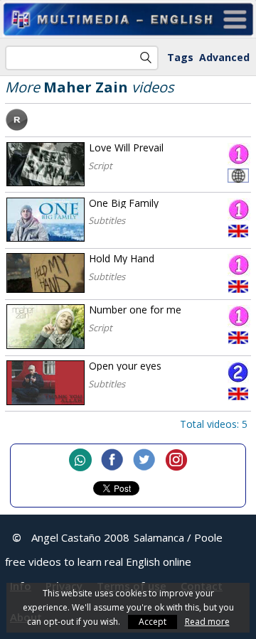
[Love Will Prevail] (45, 164)
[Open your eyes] (45, 382)
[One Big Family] (45, 220)
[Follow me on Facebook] (112, 461)
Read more (207, 622)
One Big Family (124, 203)
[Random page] (17, 127)
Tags (180, 57)
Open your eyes (125, 365)
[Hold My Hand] (45, 273)
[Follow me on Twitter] (144, 461)
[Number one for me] (45, 326)
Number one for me (135, 309)
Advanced (224, 57)
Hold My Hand (121, 258)
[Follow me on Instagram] (176, 461)
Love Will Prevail (126, 147)
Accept (152, 622)
